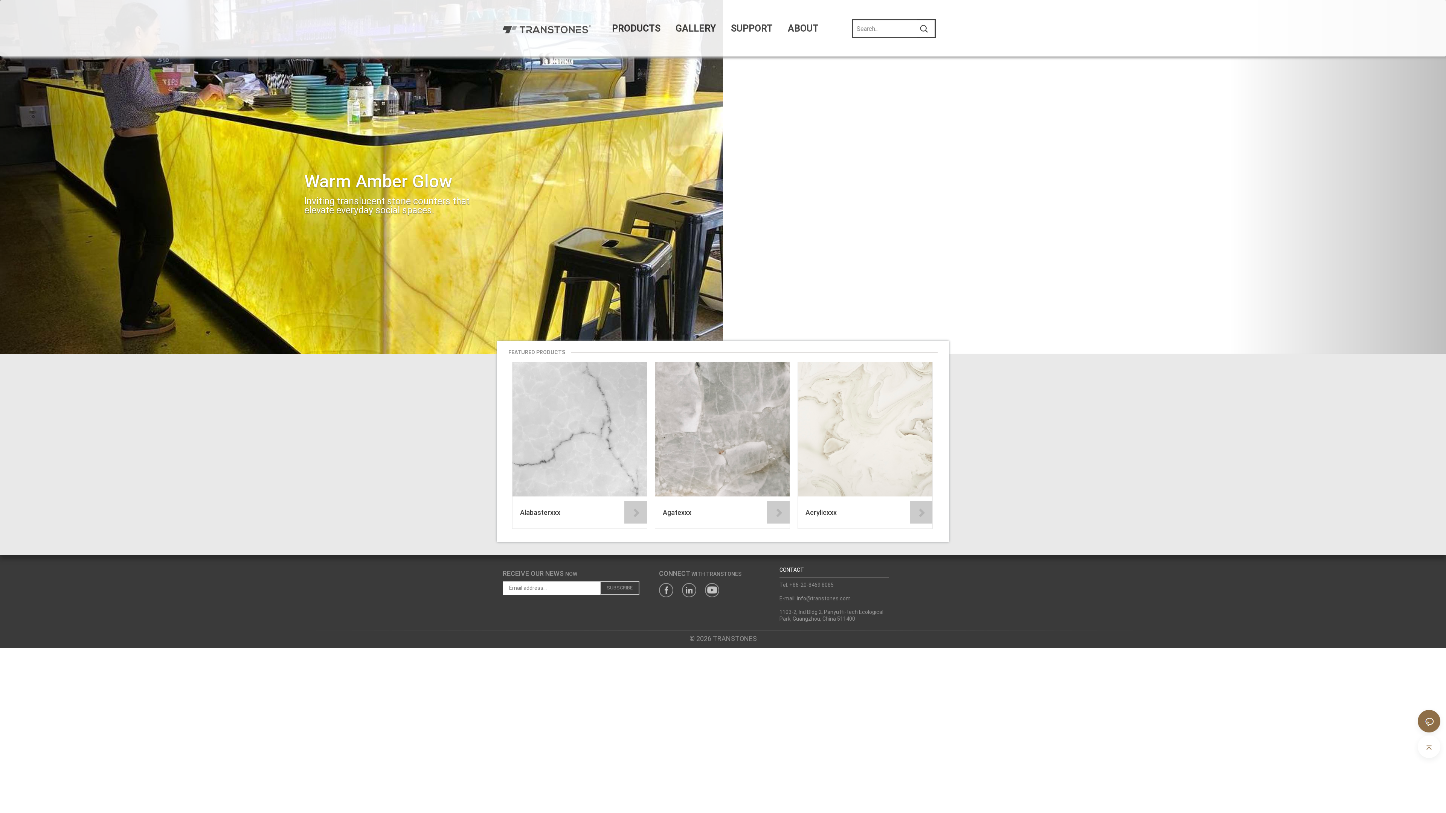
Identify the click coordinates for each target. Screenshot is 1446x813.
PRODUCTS (636, 28)
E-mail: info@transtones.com (815, 598)
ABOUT (803, 28)
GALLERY (696, 28)
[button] (108, 177)
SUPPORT (752, 28)
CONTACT (791, 570)
